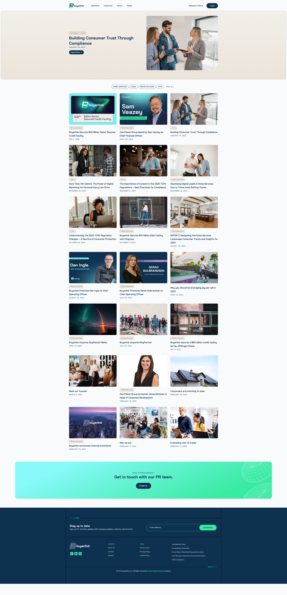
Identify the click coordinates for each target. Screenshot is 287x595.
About (119, 5)
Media (129, 5)
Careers (111, 555)
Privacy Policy (145, 552)
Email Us (144, 485)
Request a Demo (196, 5)
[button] (95, 5)
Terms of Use (144, 548)
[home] (76, 6)
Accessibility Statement (180, 548)
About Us (111, 548)
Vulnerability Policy (178, 544)
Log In (212, 5)
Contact (111, 552)
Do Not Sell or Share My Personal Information (188, 552)
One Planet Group (156, 571)
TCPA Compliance (178, 560)
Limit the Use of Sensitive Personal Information (188, 556)
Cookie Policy (144, 555)
